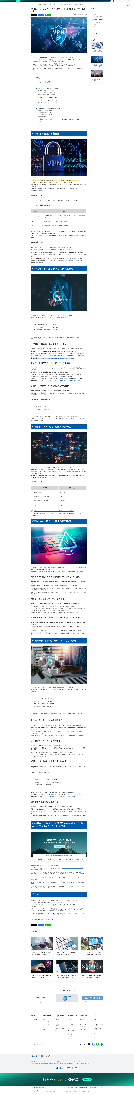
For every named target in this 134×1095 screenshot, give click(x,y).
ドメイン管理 (82, 1026)
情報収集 (75, 1091)
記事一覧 (50, 4)
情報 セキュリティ (46, 1029)
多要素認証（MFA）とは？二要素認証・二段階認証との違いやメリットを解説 (57, 796)
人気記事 (44, 1019)
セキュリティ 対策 (46, 1021)
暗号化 (56, 1030)
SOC (69, 1021)
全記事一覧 (33, 1015)
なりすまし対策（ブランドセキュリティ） (97, 23)
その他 (95, 1091)
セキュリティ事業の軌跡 (85, 1063)
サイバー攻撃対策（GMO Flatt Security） (66, 1063)
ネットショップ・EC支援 (44, 1091)
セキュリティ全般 (37, 4)
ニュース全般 (95, 1021)
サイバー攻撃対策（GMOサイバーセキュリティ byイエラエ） (49, 1063)
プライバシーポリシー (35, 1044)
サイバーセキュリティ (73, 1015)
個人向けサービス (89, 1091)
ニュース (93, 26)
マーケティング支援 (65, 1091)
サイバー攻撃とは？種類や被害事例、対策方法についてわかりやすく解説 (55, 358)
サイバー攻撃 (70, 1024)
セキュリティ (58, 1091)
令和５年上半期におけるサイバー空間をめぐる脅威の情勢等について (58, 469)
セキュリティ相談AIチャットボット (75, 1061)
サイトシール (34, 1019)
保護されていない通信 (59, 1028)
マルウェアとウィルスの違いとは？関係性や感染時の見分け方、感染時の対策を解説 (58, 380)
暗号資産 (84, 1091)
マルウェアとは (71, 1030)
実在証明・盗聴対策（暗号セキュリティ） (97, 17)
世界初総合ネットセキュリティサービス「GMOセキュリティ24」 (41, 1061)
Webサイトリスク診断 (64, 1061)
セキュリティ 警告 (46, 1024)
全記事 (93, 12)
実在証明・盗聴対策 (59, 1016)
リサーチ (70, 1091)
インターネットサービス (35, 1091)
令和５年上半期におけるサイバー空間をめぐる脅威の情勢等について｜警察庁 (53, 511)
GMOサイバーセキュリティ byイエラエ (47, 865)
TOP (31, 4)
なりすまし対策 (84, 1016)
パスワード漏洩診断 (57, 1061)
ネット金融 (79, 1091)
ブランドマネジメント (84, 1029)
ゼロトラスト (44, 4)
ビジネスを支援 (52, 1091)
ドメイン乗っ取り (83, 1024)
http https (57, 1021)
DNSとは (82, 1021)
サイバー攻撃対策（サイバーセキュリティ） (97, 20)
